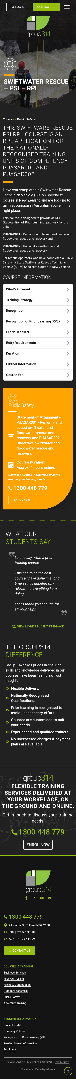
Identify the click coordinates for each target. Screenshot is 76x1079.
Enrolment (10, 1049)
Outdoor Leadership (16, 991)
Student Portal (12, 1025)
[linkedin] (34, 898)
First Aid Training (14, 978)
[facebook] (26, 898)
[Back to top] (68, 1071)
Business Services (15, 972)
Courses (8, 119)
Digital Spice (48, 1069)
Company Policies (14, 1031)
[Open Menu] (67, 7)
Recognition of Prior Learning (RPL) (25, 1037)
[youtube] (42, 898)
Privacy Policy (62, 1062)
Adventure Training (15, 1003)
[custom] (49, 898)
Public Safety (26, 119)
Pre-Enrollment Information (20, 1043)
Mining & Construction (17, 984)
